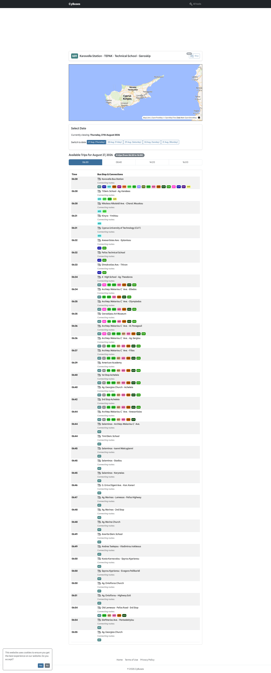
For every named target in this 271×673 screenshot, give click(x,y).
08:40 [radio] (119, 162)
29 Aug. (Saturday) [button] (133, 142)
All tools (197, 4)
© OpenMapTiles (169, 117)
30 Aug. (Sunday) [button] (151, 142)
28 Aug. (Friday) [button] (115, 142)
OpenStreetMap (191, 117)
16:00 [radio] (185, 162)
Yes (40, 665)
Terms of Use (131, 659)
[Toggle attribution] (199, 117)
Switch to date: (78, 142)
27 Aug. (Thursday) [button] (96, 142)
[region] (135, 92)
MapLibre (146, 117)
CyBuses (74, 4)
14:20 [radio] (152, 162)
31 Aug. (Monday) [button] (170, 142)
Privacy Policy (147, 659)
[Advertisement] (84, 28)
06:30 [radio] (85, 162)
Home (120, 659)
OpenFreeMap (157, 117)
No (47, 665)
